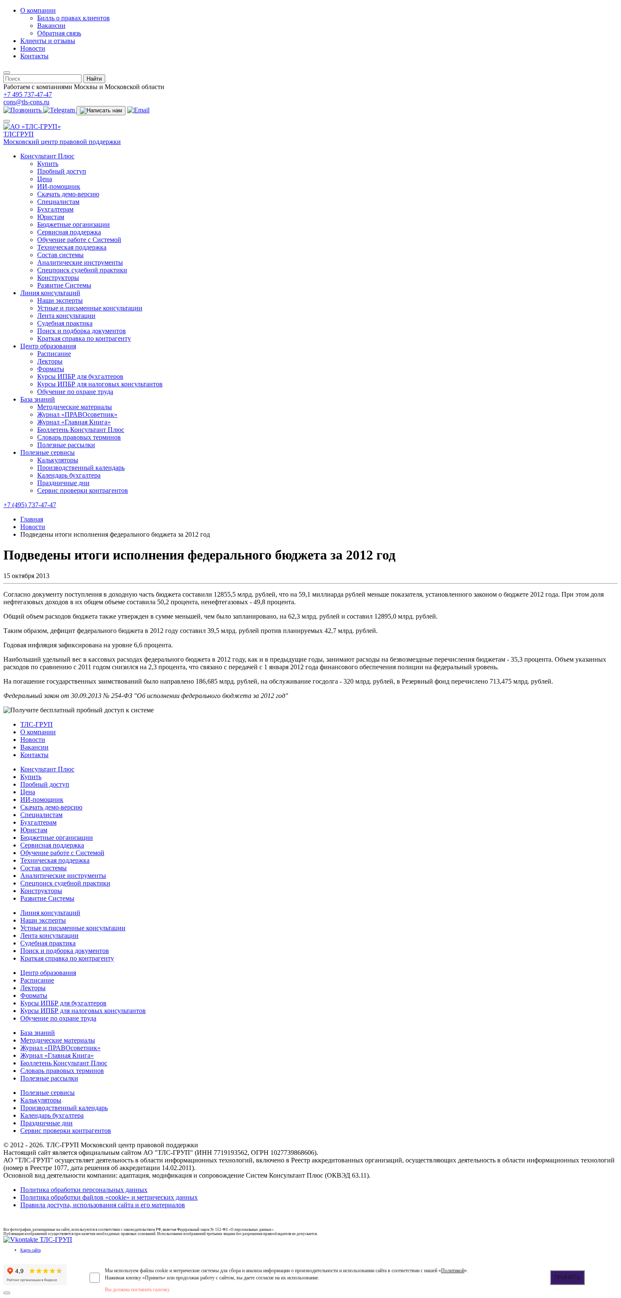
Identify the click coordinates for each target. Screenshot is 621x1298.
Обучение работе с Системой (79, 239)
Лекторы (50, 361)
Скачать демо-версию (68, 194)
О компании (38, 10)
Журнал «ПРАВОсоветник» (77, 414)
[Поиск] (6, 72)
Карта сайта (30, 1250)
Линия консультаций (50, 292)
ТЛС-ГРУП (36, 724)
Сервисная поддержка (69, 232)
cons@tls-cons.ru (26, 102)
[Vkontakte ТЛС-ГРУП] (37, 1239)
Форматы (50, 368)
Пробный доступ (61, 171)
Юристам (50, 216)
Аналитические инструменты (80, 262)
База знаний (37, 399)
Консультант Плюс (47, 156)
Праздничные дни (63, 482)
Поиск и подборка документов (81, 330)
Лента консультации (66, 315)
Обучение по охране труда (75, 391)
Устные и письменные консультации (89, 308)
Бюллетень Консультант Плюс (80, 429)
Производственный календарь (81, 467)
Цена (44, 178)
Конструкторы (58, 277)
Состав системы (60, 254)
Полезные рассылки (66, 444)
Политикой (452, 1271)
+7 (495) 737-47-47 (29, 504)
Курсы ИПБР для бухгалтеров (80, 376)
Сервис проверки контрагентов (82, 490)
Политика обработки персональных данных (83, 1189)
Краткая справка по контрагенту (84, 338)
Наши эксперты (60, 300)
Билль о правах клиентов (73, 18)
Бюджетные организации (73, 224)
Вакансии (51, 25)
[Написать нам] (100, 110)
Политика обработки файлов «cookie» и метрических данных (109, 1197)
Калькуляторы (57, 460)
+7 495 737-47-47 (27, 94)
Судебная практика (65, 323)
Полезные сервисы (47, 452)
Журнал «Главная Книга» (74, 422)
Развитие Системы (64, 285)
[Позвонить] (23, 110)
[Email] (138, 110)
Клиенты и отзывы (47, 40)
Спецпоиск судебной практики (82, 270)
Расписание (54, 353)
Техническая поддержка (71, 247)
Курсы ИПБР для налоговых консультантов (100, 384)
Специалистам (58, 201)
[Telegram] (59, 110)
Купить (47, 163)
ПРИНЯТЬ (567, 1277)
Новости (32, 48)
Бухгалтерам (55, 209)
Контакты (34, 56)
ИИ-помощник (58, 186)
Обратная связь (59, 33)
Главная (31, 519)
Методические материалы (74, 406)
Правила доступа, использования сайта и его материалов (102, 1204)
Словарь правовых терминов (79, 437)
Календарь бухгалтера (69, 475)
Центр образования (48, 346)
